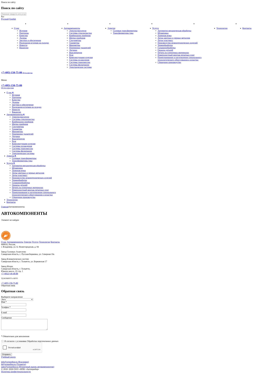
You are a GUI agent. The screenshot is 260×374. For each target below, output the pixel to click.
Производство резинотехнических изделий (178, 43)
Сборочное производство (169, 62)
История (23, 31)
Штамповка (163, 33)
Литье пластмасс (165, 40)
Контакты (246, 28)
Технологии (221, 28)
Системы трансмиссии (79, 62)
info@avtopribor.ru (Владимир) (15, 362)
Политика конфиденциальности (16, 371)
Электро (111, 28)
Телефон (6, 307)
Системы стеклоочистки (80, 33)
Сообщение (6, 318)
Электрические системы (80, 67)
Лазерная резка (164, 35)
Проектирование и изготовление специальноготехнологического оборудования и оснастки (180, 58)
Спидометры (75, 40)
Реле (71, 55)
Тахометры (74, 43)
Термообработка (165, 45)
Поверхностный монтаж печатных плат (176, 55)
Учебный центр (8, 357)
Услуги (155, 28)
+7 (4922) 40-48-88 (9, 273)
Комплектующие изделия (81, 57)
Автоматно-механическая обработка (174, 31)
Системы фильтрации (79, 65)
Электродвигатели (77, 31)
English (12, 19)
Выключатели (75, 52)
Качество (23, 35)
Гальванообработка (167, 48)
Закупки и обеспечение (30, 40)
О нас (16, 28)
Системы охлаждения (79, 60)
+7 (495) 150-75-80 (16, 72)
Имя (4, 302)
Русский (5, 19)
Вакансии (23, 48)
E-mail (4, 312)
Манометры (74, 45)
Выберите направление (12, 297)
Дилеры (23, 38)
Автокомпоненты (72, 28)
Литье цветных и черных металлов (174, 38)
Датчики (73, 50)
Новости (23, 45)
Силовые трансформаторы (125, 31)
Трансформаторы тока (123, 33)
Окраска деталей (165, 50)
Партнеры (24, 33)
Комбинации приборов (80, 35)
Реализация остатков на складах (34, 43)
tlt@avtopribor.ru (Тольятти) (13, 364)
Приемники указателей (80, 48)
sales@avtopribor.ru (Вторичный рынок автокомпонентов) (27, 367)
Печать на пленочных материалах (173, 52)
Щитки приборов (77, 38)
